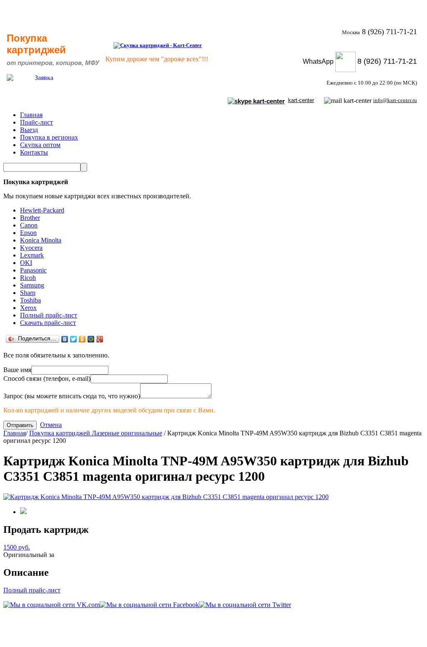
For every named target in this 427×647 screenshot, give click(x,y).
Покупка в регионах (49, 137)
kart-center (301, 100)
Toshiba (30, 300)
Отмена (51, 424)
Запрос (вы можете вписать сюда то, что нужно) (71, 396)
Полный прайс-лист (48, 315)
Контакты (34, 152)
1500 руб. (16, 547)
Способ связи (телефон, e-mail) (46, 378)
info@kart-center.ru (395, 100)
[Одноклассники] (82, 339)
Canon (29, 225)
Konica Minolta (40, 240)
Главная (31, 114)
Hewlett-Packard (42, 210)
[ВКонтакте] (64, 339)
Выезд (29, 129)
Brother (30, 217)
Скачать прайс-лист (48, 322)
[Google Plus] (99, 339)
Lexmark (32, 255)
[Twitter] (73, 339)
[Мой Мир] (91, 339)
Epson (28, 232)
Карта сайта (397, 634)
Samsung (32, 285)
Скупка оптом (40, 144)
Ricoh (28, 277)
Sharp (27, 292)
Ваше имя (17, 369)
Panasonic (33, 270)
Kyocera (31, 247)
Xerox (28, 307)
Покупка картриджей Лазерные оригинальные (95, 433)
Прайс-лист (36, 122)
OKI (26, 262)
